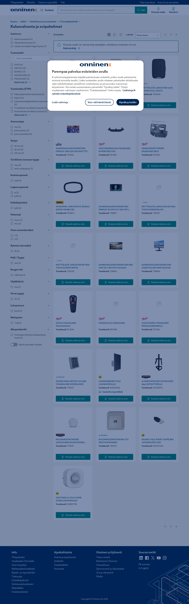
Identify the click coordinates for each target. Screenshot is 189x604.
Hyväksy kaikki (127, 102)
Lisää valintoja (60, 102)
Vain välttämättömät (99, 102)
